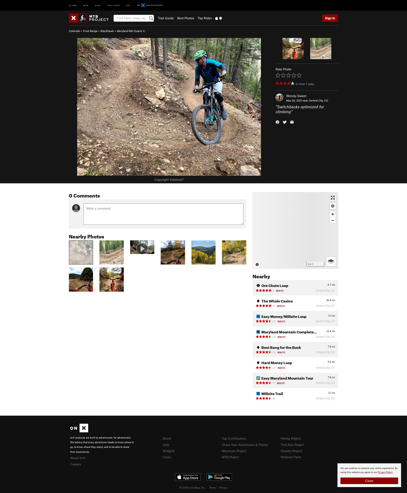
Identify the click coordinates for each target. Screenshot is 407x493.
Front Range (90, 31)
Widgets (169, 451)
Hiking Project (291, 438)
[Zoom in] (333, 214)
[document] (369, 475)
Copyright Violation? (169, 179)
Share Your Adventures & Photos (245, 445)
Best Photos (185, 18)
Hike (98, 5)
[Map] (295, 230)
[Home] (91, 18)
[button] (277, 121)
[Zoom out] (333, 220)
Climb (73, 5)
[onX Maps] (79, 431)
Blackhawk (107, 31)
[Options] (331, 261)
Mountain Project (234, 451)
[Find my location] (333, 206)
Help (166, 445)
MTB (86, 5)
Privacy (223, 487)
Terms (212, 487)
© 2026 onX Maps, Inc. (192, 487)
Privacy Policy (385, 472)
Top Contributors (234, 438)
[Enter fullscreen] (333, 198)
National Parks (291, 457)
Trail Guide (166, 18)
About (167, 438)
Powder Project (291, 451)
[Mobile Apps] (218, 18)
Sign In (330, 18)
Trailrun (113, 5)
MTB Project (230, 457)
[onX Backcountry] (150, 5)
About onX (77, 458)
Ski (128, 5)
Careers (75, 464)
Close (369, 481)
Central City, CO (318, 100)
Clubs (167, 457)
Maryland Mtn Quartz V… (132, 31)
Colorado (74, 31)
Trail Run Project (292, 445)
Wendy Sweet (296, 96)
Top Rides (205, 18)
